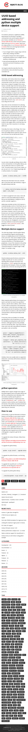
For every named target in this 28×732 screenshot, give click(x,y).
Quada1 (10, 689)
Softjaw (4, 699)
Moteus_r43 (12, 668)
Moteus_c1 (14, 662)
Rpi (8, 691)
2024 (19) (4, 576)
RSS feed (4, 505)
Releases (4, 560)
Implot (8, 641)
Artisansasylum (6, 604)
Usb (7, 715)
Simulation (20, 694)
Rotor (3, 691)
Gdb (3, 633)
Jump (12, 644)
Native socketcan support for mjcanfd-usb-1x (13, 533)
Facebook (23, 494)
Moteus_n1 (21, 662)
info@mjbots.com (7, 727)
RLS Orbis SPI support (7, 525)
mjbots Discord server (7, 497)
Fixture (4, 631)
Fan (3, 628)
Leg (8, 647)
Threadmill (5, 710)
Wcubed (8, 718)
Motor (4, 673)
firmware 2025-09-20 (10, 418)
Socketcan (20, 697)
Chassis (18, 612)
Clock (3, 615)
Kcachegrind (19, 644)
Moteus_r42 (5, 668)
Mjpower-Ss (15, 660)
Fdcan (11, 628)
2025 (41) (4, 573)
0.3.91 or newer (15, 43)
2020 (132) (4, 586)
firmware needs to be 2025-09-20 (14, 420)
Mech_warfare (17, 654)
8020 (9, 599)
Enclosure (4, 625)
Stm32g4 (4, 705)
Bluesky (9, 494)
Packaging (16, 678)
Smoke (8, 697)
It (16, 641)
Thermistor (20, 707)
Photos (4, 681)
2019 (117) (4, 589)
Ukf (3, 715)
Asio (8, 607)
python (22, 481)
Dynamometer (21, 623)
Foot (9, 631)
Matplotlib (5, 654)
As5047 (18, 604)
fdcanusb (14, 481)
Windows (22, 718)
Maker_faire (10, 652)
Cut (23, 617)
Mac (13, 649)
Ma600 (3, 649)
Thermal (4, 707)
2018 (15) (4, 591)
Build (23, 609)
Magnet (4, 652)
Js (2, 644)
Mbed (11, 654)
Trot (3, 713)
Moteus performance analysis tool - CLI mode (13, 530)
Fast (7, 628)
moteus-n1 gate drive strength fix (10, 512)
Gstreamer (10, 636)
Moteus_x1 (20, 670)
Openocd (10, 678)
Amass (13, 602)
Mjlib (9, 660)
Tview (19, 713)
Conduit (13, 615)
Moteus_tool (13, 670)
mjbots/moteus (5, 499)
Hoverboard (5, 639)
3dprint (4, 599)
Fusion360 (18, 631)
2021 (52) (4, 584)
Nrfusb (10, 676)
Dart (3, 620)
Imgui (3, 641)
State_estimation (6, 702)
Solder (10, 699)
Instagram (15, 494)
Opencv (21, 676)
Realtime (16, 689)
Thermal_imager (12, 707)
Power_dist (5, 684)
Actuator (14, 599)
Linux (12, 647)
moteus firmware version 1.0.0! (9, 528)
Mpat (9, 673)
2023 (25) (4, 578)
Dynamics (14, 623)
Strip (15, 705)
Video (11, 715)
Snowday (14, 697)
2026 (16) (4, 571)
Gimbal (18, 633)
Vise (15, 715)
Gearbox (8, 633)
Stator (14, 702)
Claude (23, 612)
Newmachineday (15, 673)
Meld (24, 654)
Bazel (13, 607)
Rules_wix (13, 691)
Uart (24, 713)
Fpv (13, 631)
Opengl (4, 678)
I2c (22, 639)
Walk (3, 718)
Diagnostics (15, 620)
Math (17, 652)
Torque (16, 710)
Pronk (22, 684)
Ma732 (8, 649)
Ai (19, 599)
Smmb (3, 697)
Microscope (12, 657)
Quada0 (4, 689)
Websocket (15, 718)
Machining (18, 649)
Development (5, 545)
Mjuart (21, 660)
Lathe (3, 647)
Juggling (7, 644)
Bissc (19, 609)
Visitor (20, 715)
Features (5, 31)
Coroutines (11, 617)
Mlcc (3, 662)
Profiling (17, 684)
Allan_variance (5, 602)
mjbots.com (5, 492)
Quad (23, 686)
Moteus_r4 (4, 665)
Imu (13, 641)
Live (16, 647)
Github (4, 636)
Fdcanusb (17, 628)
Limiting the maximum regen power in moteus (13, 523)
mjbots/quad (5, 502)
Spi (14, 699)
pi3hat (7, 481)
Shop (15, 694)
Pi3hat (9, 681)
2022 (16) (4, 581)
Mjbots (3, 555)
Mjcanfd (4, 660)
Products (4, 558)
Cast (13, 612)
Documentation (5, 547)
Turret (14, 713)
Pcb (22, 678)
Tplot (21, 710)
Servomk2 (9, 694)
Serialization (21, 691)
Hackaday (17, 636)
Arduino (18, 602)
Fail (22, 625)
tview (4, 484)
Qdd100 (18, 686)
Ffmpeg (23, 628)
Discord (21, 620)
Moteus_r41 (12, 665)
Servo (3, 694)
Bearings (4, 609)
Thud (11, 710)
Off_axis (16, 676)
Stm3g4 (10, 705)
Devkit (8, 620)
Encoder (11, 625)
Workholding (5, 721)
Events (3, 550)
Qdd (13, 686)
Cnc (8, 615)
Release (21, 689)
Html (18, 639)
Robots (3, 563)
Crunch (18, 617)
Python (8, 686)
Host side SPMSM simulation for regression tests (14, 520)
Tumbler (9, 713)
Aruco (13, 604)
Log (20, 647)
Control (4, 617)
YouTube (4, 494)
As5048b (23, 604)
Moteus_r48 (5, 670)
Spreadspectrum (21, 699)
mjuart (3, 517)
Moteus (8, 662)
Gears (13, 633)
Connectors (20, 615)
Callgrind (7, 612)
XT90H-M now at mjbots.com (9, 515)
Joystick (21, 641)
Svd (19, 705)
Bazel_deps (18, 607)
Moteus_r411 (20, 665)
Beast (10, 609)
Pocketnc (19, 681)
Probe (11, 684)
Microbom (4, 657)
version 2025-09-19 (11, 423)
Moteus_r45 (20, 668)
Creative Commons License (16, 729)
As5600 (3, 607)
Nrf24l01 (4, 676)
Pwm (3, 686)
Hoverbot (12, 639)
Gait (24, 631)
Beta (14, 609)
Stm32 (19, 702)
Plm (14, 681)
